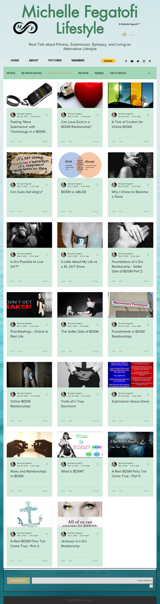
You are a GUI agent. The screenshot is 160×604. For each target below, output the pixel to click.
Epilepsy (99, 73)
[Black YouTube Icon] (132, 61)
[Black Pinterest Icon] (149, 61)
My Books (83, 73)
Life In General (118, 73)
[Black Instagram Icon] (143, 61)
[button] (108, 61)
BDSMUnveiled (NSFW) (60, 73)
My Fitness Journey (31, 73)
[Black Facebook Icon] (126, 61)
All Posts (11, 73)
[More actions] (48, 115)
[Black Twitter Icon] (138, 61)
